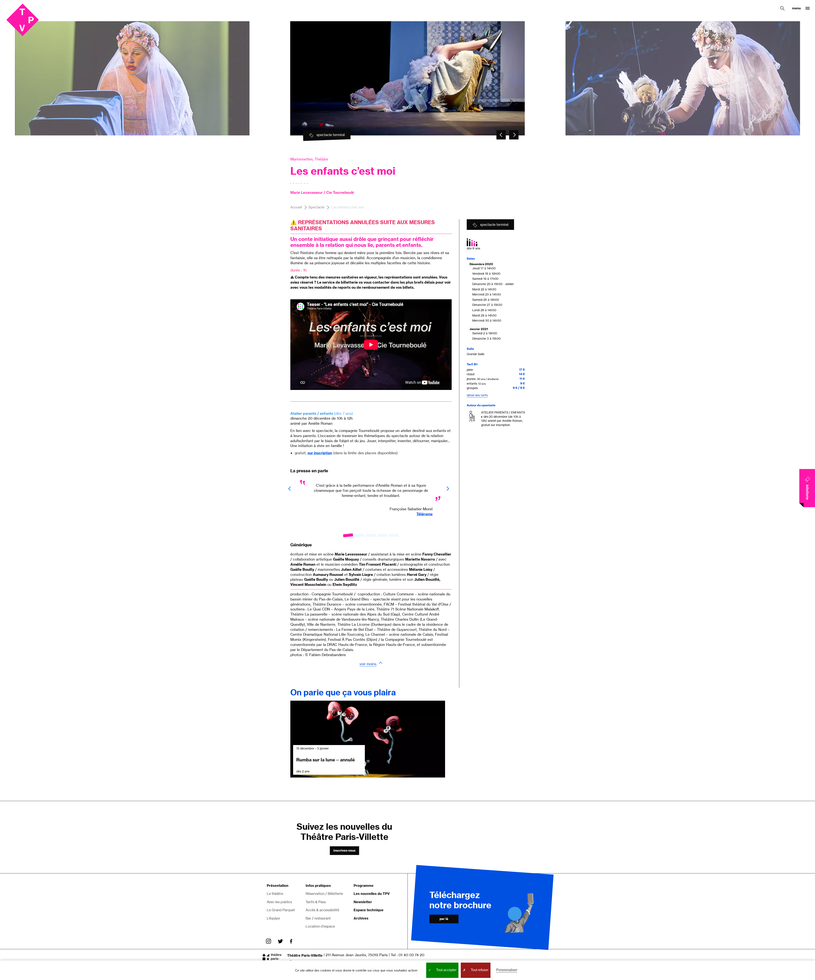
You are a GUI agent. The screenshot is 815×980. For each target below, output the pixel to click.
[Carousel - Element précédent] (501, 134)
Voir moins (368, 664)
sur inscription (320, 453)
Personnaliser (506, 970)
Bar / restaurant (318, 918)
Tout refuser (479, 970)
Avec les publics (279, 902)
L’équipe (273, 918)
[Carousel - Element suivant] (514, 134)
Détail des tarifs (477, 395)
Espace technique (369, 910)
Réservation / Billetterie (324, 893)
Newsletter (363, 902)
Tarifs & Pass (316, 902)
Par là (444, 919)
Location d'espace (320, 926)
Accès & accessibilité (322, 910)
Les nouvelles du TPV (372, 893)
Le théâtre (275, 893)
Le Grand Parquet (281, 910)
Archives (361, 918)
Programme (364, 885)
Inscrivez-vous (344, 850)
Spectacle (316, 207)
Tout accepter (445, 970)
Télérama (424, 514)
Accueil (296, 207)
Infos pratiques (318, 885)
